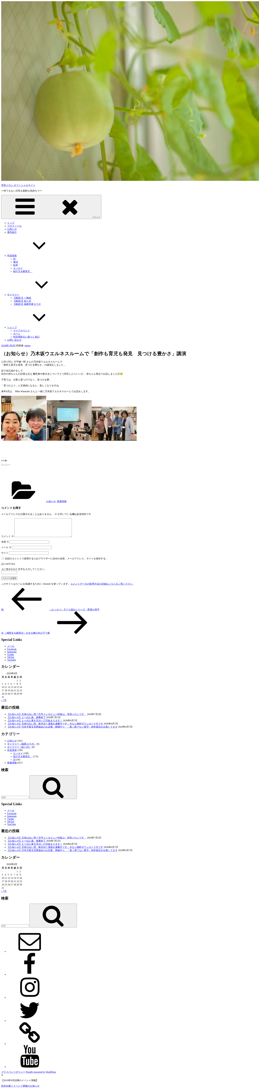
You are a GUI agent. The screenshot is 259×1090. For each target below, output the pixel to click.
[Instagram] (29, 997)
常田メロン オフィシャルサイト (18, 185)
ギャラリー (13, 294)
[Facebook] (29, 974)
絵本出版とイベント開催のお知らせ (20, 1086)
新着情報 (62, 501)
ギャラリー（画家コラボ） (21, 744)
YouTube (11, 660)
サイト (4, 553)
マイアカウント (21, 330)
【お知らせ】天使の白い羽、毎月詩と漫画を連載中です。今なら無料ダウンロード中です (55, 723)
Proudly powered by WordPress (41, 1072)
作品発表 (12, 255)
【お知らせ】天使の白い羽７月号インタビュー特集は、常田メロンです (46, 714)
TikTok (10, 657)
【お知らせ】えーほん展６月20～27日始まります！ (34, 720)
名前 (5, 542)
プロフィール (14, 226)
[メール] (29, 951)
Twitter (10, 654)
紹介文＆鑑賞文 (22, 271)
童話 (15, 262)
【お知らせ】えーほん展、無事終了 (26, 717)
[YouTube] (29, 1066)
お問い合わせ (14, 340)
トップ (10, 223)
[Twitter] (29, 1020)
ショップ (12, 327)
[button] (129, 445)
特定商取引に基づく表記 (26, 337)
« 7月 (4, 700)
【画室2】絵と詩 (22, 301)
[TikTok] (29, 1043)
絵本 (15, 265)
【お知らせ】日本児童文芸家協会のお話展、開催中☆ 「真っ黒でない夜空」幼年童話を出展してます (62, 727)
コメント (7, 536)
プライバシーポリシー (13, 1072)
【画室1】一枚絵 (22, 298)
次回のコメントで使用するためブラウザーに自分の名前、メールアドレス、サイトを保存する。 (56, 558)
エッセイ (18, 268)
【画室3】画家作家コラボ (27, 304)
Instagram (11, 652)
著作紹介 (12, 232)
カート (16, 333)
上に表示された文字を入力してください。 (24, 569)
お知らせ (12, 229)
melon (27, 345)
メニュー (96, 217)
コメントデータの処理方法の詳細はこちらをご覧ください (101, 584)
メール (6, 547)
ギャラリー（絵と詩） (19, 747)
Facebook (11, 649)
